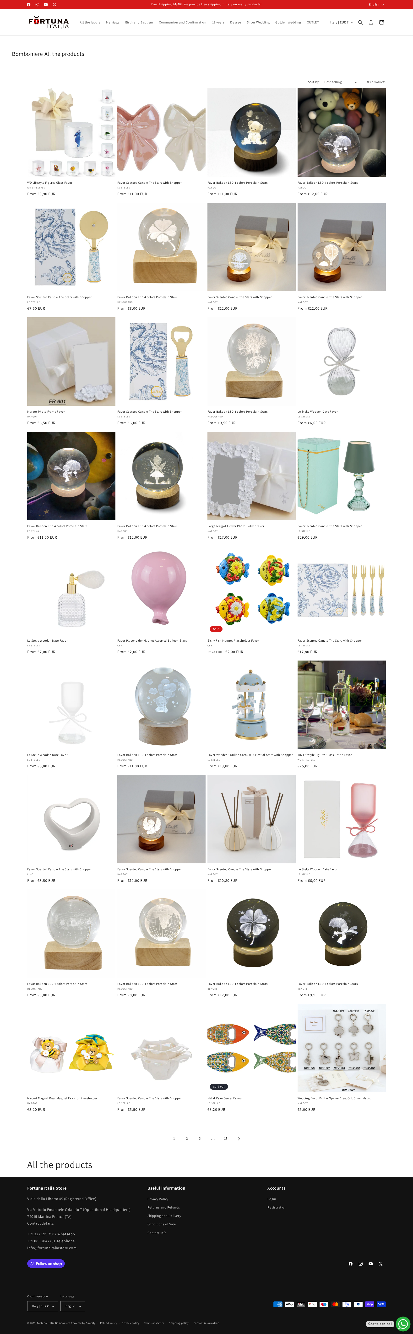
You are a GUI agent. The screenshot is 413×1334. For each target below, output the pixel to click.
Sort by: (314, 82)
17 (226, 1138)
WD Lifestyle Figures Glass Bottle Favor (325, 755)
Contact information (206, 1322)
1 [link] (174, 1138)
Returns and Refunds (163, 1207)
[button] (360, 22)
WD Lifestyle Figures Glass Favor (49, 183)
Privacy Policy (157, 1199)
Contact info (157, 1233)
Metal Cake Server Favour (225, 1098)
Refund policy (108, 1322)
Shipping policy (179, 1322)
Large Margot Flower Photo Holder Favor (235, 526)
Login (271, 1199)
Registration (276, 1207)
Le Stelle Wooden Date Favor (318, 412)
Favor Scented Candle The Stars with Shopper (149, 183)
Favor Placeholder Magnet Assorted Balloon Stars (152, 641)
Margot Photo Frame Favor (46, 412)
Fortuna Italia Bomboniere (54, 1323)
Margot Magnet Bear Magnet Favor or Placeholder (62, 1098)
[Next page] (239, 1138)
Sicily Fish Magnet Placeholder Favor (233, 641)
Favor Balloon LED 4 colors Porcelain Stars (237, 183)
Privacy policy (131, 1322)
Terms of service (154, 1322)
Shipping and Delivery (164, 1216)
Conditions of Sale (161, 1224)
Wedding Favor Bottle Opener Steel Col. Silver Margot (335, 1098)
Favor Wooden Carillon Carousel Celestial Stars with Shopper (250, 755)
